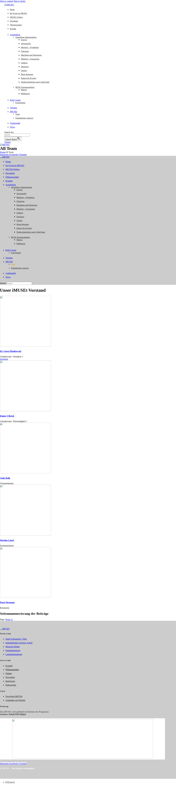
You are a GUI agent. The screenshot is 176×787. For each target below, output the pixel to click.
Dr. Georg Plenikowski (10, 351)
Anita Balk (5, 478)
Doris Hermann (7, 602)
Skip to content (6, 1)
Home (2, 152)
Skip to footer (19, 1)
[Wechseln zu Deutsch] (10, 782)
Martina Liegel (7, 540)
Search (3, 283)
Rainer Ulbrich (7, 416)
